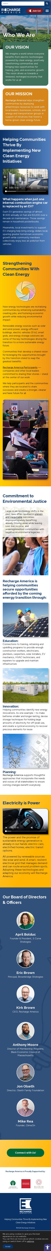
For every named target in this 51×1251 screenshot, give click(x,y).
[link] (47, 1247)
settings (30, 1241)
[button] (47, 10)
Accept (7, 1246)
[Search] (47, 3)
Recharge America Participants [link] (20, 367)
